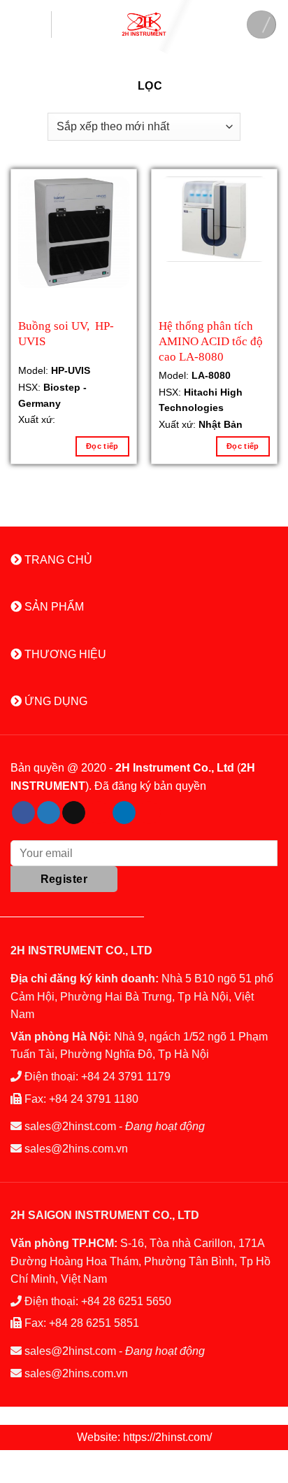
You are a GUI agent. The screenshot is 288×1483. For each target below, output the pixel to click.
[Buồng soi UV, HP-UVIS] (73, 232)
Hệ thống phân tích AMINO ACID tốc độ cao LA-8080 (211, 340)
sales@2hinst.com (70, 1126)
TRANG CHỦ (57, 560)
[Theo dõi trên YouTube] (149, 813)
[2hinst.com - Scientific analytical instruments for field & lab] (144, 24)
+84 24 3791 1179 (126, 1076)
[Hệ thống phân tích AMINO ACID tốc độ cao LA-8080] (214, 219)
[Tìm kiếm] (261, 25)
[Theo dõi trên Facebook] (23, 813)
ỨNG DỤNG (54, 701)
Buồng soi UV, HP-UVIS (66, 333)
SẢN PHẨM (53, 607)
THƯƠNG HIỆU (64, 654)
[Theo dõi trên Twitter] (48, 813)
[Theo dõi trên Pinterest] (98, 813)
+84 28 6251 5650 (126, 1301)
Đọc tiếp (102, 446)
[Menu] (31, 24)
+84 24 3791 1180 (93, 1099)
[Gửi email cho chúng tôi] (73, 813)
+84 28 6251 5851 (94, 1323)
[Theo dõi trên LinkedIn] (124, 813)
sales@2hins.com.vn (76, 1149)
